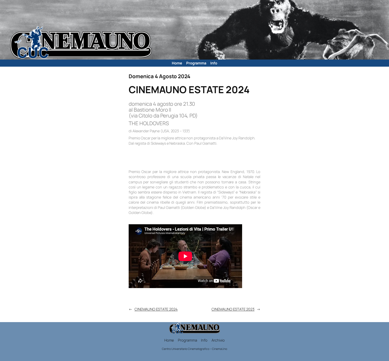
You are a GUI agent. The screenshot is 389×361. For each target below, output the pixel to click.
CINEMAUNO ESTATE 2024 (156, 309)
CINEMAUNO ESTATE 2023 (233, 309)
